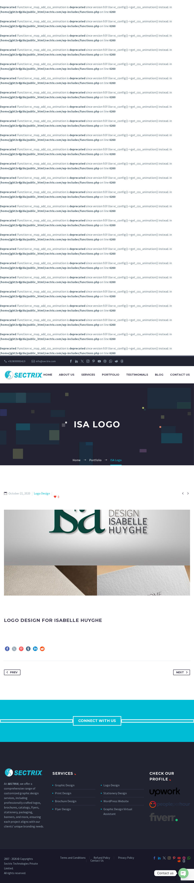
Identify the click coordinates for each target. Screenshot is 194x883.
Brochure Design (65, 801)
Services (88, 374)
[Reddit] (116, 361)
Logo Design (111, 785)
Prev (13, 672)
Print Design (63, 793)
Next (180, 672)
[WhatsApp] (110, 361)
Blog (159, 374)
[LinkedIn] (76, 361)
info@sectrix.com (46, 361)
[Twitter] (82, 361)
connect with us (97, 721)
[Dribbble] (105, 361)
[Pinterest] (93, 361)
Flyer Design (63, 809)
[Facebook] (71, 361)
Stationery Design (115, 793)
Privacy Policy (126, 857)
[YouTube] (99, 361)
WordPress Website (116, 801)
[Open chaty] (183, 873)
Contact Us (180, 374)
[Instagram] (88, 361)
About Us (66, 374)
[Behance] (128, 361)
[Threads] (122, 361)
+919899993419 (16, 361)
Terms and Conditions (73, 857)
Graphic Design (64, 785)
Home (47, 374)
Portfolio (110, 374)
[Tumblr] (28, 649)
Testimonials (137, 374)
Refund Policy (102, 857)
